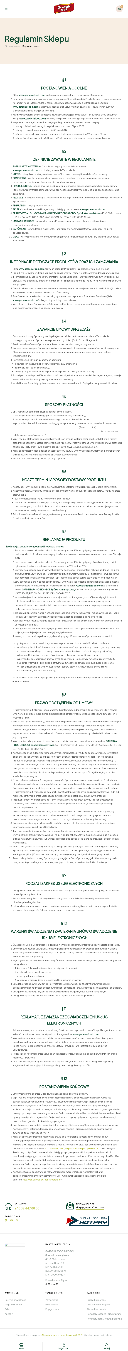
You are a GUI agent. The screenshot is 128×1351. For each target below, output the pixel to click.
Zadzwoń (21, 1203)
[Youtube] (11, 1220)
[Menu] (8, 9)
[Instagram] (17, 1220)
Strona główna (12, 46)
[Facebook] (6, 1220)
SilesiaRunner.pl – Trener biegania (58, 1335)
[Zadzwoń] (8, 1206)
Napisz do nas (85, 1204)
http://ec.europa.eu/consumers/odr (42, 1179)
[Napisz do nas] (70, 1205)
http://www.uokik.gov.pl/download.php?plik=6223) (71, 1148)
